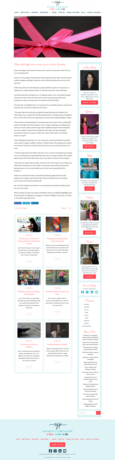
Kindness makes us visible (57, 344)
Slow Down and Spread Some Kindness (90, 395)
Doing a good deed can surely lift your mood (90, 363)
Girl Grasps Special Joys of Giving (90, 400)
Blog (31, 235)
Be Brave (86, 304)
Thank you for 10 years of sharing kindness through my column (29, 241)
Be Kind (27, 235)
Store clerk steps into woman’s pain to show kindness (39, 64)
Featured (86, 321)
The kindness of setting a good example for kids (90, 348)
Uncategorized (86, 326)
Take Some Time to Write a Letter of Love (90, 373)
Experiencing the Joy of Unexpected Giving (90, 390)
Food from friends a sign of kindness (90, 353)
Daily (86, 318)
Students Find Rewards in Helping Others (90, 385)
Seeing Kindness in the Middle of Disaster (90, 405)
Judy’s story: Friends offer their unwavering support (90, 343)
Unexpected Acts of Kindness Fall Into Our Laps (90, 379)
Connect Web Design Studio (62, 457)
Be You (86, 310)
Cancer (86, 315)
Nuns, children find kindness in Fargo (90, 368)
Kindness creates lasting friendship (90, 358)
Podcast (86, 323)
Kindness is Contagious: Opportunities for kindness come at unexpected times (90, 337)
